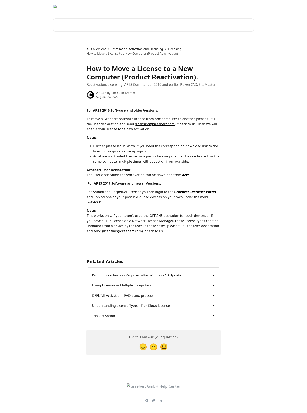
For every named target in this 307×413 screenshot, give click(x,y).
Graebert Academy (216, 6)
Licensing (174, 49)
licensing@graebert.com (155, 124)
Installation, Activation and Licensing (137, 49)
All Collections (96, 49)
